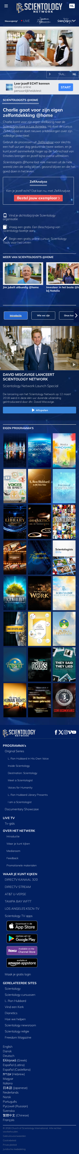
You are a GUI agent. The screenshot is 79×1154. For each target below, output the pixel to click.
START (66, 87)
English (7, 1046)
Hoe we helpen (15, 1019)
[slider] (39, 62)
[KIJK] (64, 486)
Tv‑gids (10, 823)
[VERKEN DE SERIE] (14, 450)
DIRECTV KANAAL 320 (21, 879)
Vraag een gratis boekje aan (31, 228)
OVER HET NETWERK (19, 831)
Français (8, 1120)
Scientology (13, 988)
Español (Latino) (14, 1065)
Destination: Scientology (22, 773)
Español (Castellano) (17, 1069)
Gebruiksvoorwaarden (14, 1136)
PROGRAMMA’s (14, 745)
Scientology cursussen (20, 995)
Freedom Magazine (18, 1037)
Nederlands (11, 1092)
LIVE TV (9, 818)
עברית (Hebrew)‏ (14, 1074)
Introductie (13, 836)
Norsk (7, 1097)
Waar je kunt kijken (18, 843)
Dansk (7, 1051)
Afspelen (42, 410)
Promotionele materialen (22, 865)
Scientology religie (17, 1031)
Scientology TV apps (19, 916)
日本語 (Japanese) (15, 1088)
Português (10, 1101)
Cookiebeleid (9, 1140)
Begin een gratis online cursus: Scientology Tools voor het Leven (35, 240)
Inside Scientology (19, 765)
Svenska (9, 1111)
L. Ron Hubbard (15, 1001)
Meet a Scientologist (20, 780)
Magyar (8, 1079)
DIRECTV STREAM (18, 887)
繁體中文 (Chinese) (16, 1115)
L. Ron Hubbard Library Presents (28, 795)
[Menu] (6, 5)
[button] (2, 315)
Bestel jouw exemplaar (37, 198)
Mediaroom (13, 851)
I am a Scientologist (20, 802)
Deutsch (8, 1056)
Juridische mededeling (14, 1149)
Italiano (8, 1083)
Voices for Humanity (20, 787)
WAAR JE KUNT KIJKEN (20, 874)
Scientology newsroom (20, 1025)
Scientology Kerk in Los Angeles (24, 126)
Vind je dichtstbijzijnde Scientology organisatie (29, 217)
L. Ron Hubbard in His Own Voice (28, 758)
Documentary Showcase (22, 809)
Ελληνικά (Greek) (15, 1060)
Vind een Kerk (14, 1007)
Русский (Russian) (15, 1106)
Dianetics (11, 1013)
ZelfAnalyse (45, 142)
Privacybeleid (10, 1144)
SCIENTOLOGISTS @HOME (20, 100)
